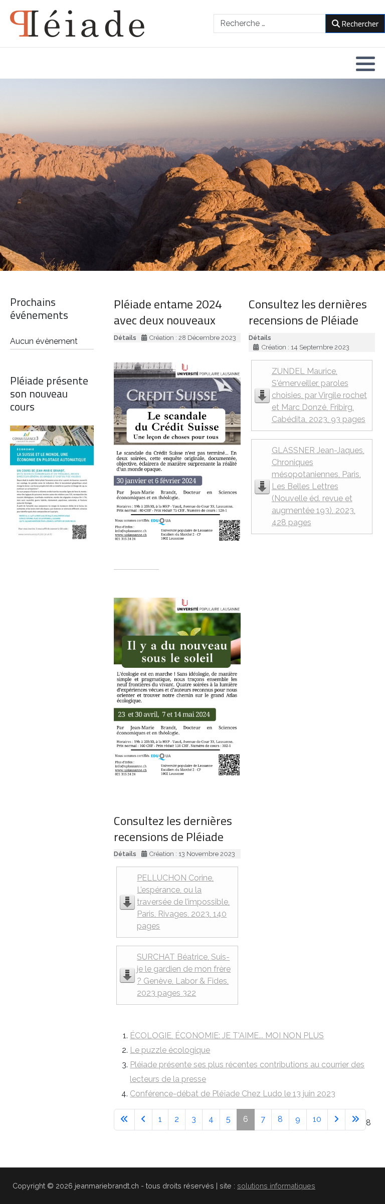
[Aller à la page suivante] (336, 1119)
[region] (192, 175)
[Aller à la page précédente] (143, 1119)
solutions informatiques (276, 1185)
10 (317, 1119)
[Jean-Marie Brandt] (77, 23)
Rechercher (359, 24)
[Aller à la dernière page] (355, 1119)
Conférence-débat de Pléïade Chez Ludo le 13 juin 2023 (232, 1093)
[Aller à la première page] (124, 1119)
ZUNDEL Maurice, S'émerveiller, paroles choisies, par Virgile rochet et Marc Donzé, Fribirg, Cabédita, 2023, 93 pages (319, 395)
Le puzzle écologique (170, 1050)
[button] (365, 64)
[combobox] (270, 23)
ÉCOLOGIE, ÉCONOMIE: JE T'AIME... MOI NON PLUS (227, 1035)
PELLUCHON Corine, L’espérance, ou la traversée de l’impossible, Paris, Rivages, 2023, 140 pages (183, 902)
